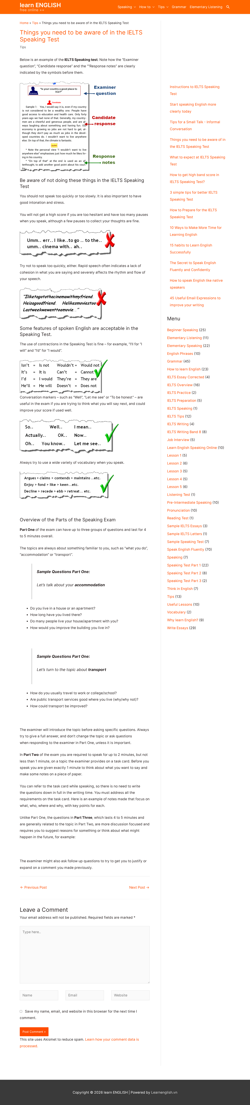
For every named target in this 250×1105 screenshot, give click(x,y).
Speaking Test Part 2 (184, 573)
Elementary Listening (206, 7)
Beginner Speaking (182, 330)
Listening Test (178, 495)
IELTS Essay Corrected (185, 377)
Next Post (139, 887)
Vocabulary (176, 612)
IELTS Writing (178, 424)
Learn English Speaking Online (192, 448)
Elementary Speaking (184, 346)
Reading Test (178, 518)
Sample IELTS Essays (184, 526)
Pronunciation (178, 510)
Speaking (125, 7)
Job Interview (178, 440)
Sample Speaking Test (185, 542)
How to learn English (184, 369)
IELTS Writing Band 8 (184, 432)
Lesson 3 (174, 471)
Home (24, 23)
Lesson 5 (174, 487)
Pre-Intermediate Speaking (189, 502)
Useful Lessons (179, 604)
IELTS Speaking (179, 408)
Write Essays (177, 628)
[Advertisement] (198, 46)
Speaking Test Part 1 (184, 565)
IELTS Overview (180, 385)
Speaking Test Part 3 (184, 581)
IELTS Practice (179, 393)
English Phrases (180, 354)
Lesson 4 (174, 479)
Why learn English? (182, 620)
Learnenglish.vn (164, 1092)
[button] (228, 7)
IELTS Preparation (181, 400)
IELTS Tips (175, 416)
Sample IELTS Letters (184, 534)
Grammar (179, 7)
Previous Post (33, 887)
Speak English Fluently (185, 549)
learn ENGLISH (40, 5)
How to (145, 7)
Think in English (180, 589)
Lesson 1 (174, 455)
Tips (161, 7)
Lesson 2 (174, 463)
